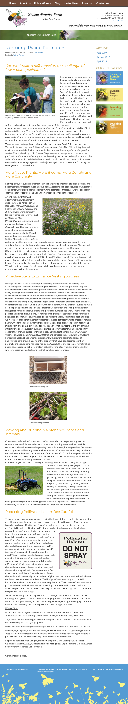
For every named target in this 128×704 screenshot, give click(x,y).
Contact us (102, 3)
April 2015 (102, 61)
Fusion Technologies (46, 671)
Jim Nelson (38, 52)
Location (87, 3)
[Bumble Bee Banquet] (109, 95)
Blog (57, 3)
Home (12, 3)
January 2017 (103, 57)
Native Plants (18, 55)
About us (25, 3)
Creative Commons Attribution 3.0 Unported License (81, 669)
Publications (42, 3)
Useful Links (71, 3)
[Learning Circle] (109, 111)
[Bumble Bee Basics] (109, 78)
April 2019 (102, 52)
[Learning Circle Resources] (109, 127)
